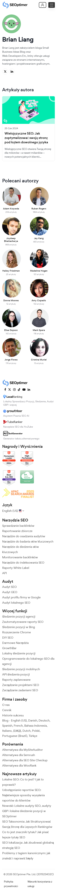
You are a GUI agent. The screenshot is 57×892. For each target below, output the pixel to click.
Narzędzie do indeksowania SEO (23, 562)
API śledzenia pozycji (16, 674)
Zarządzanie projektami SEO (20, 685)
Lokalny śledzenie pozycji (19, 653)
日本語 (17, 731)
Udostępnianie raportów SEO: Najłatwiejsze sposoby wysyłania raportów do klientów (23, 795)
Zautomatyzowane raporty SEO (22, 622)
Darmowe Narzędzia (15, 643)
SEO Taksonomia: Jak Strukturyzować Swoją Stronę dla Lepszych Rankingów (27, 824)
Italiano (7, 731)
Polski (36, 731)
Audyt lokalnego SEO (16, 603)
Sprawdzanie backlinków (18, 526)
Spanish (7, 725)
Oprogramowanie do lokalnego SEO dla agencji (28, 661)
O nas (6, 705)
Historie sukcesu (13, 715)
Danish (32, 720)
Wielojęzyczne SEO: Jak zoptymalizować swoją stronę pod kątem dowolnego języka (26, 137)
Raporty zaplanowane (16, 680)
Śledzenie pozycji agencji (18, 616)
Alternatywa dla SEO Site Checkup (25, 760)
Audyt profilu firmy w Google (21, 597)
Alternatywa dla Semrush (18, 755)
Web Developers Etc (14, 55)
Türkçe (33, 736)
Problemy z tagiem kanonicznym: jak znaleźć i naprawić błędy (26, 855)
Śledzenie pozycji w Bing (18, 627)
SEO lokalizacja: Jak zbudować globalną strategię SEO (28, 845)
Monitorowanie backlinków (20, 557)
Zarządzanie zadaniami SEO (20, 690)
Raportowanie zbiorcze (17, 531)
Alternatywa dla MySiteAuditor (22, 750)
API (4, 573)
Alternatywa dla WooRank (19, 765)
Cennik (6, 710)
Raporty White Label (15, 568)
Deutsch (44, 720)
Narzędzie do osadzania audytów (23, 536)
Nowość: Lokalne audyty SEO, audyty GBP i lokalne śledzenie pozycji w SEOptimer (26, 811)
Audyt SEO (9, 587)
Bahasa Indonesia (35, 725)
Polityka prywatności (11, 884)
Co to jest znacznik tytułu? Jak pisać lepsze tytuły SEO (25, 834)
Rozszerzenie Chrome (16, 632)
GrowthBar (9, 648)
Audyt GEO (9, 592)
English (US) (19, 720)
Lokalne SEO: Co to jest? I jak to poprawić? (23, 782)
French (18, 725)
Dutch (27, 731)
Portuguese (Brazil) (14, 736)
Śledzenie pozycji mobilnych (21, 669)
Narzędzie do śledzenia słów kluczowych (20, 549)
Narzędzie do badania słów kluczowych (27, 541)
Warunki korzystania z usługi (39, 884)
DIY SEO (7, 637)
